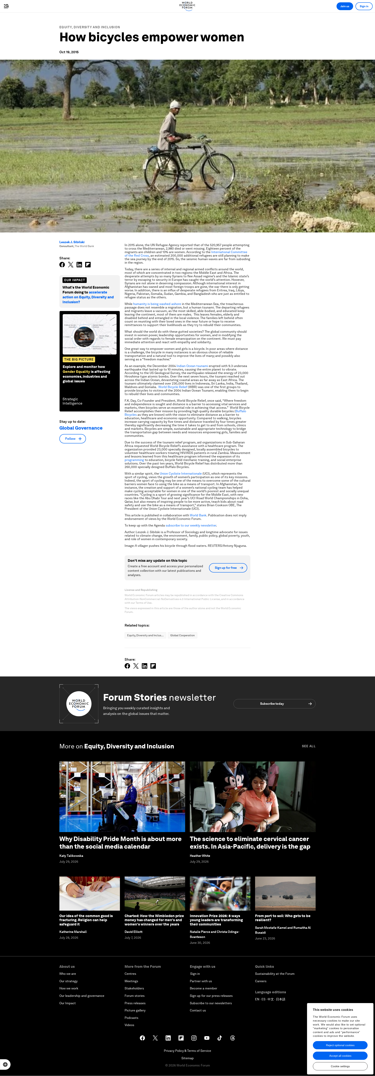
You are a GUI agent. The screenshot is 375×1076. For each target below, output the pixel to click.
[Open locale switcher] (5, 1064)
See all (309, 746)
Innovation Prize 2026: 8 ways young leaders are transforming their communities (216, 920)
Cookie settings (340, 1066)
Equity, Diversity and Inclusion (89, 27)
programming (134, 460)
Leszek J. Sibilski (72, 242)
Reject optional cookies (340, 1045)
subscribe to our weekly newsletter (191, 525)
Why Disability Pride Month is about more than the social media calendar (120, 842)
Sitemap (187, 1058)
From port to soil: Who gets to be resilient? (283, 918)
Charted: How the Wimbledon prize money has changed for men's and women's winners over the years (154, 920)
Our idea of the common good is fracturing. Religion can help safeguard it (86, 920)
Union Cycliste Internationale (181, 473)
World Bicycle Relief (172, 387)
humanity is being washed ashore (157, 304)
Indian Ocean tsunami (192, 366)
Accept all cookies (340, 1055)
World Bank (198, 515)
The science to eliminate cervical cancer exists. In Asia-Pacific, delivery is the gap (250, 842)
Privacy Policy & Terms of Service (187, 1051)
